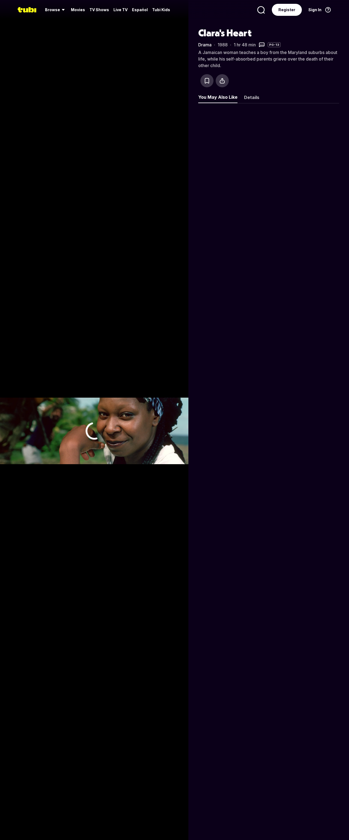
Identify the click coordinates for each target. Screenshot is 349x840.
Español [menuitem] (140, 9)
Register (286, 9)
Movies (78, 9)
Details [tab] (251, 97)
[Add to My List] (206, 80)
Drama (205, 44)
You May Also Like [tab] (217, 97)
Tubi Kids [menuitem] (161, 9)
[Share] (222, 80)
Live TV (120, 9)
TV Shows (99, 9)
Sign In (314, 9)
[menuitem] (55, 10)
